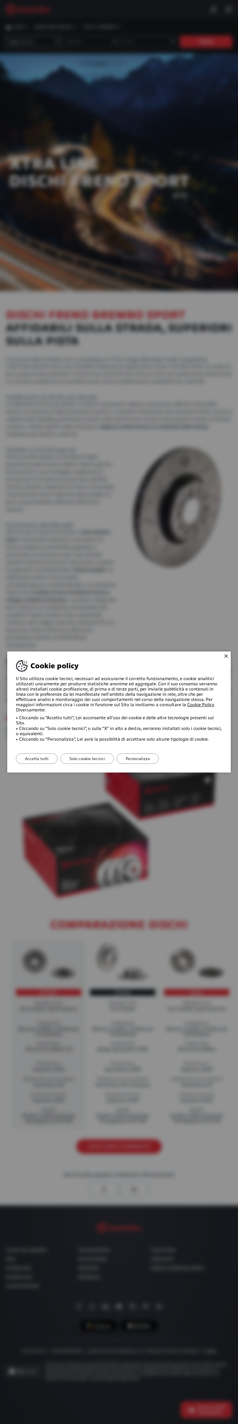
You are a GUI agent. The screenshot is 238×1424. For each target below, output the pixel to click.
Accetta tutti (36, 758)
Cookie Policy (200, 704)
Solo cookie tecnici (87, 758)
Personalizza (138, 758)
